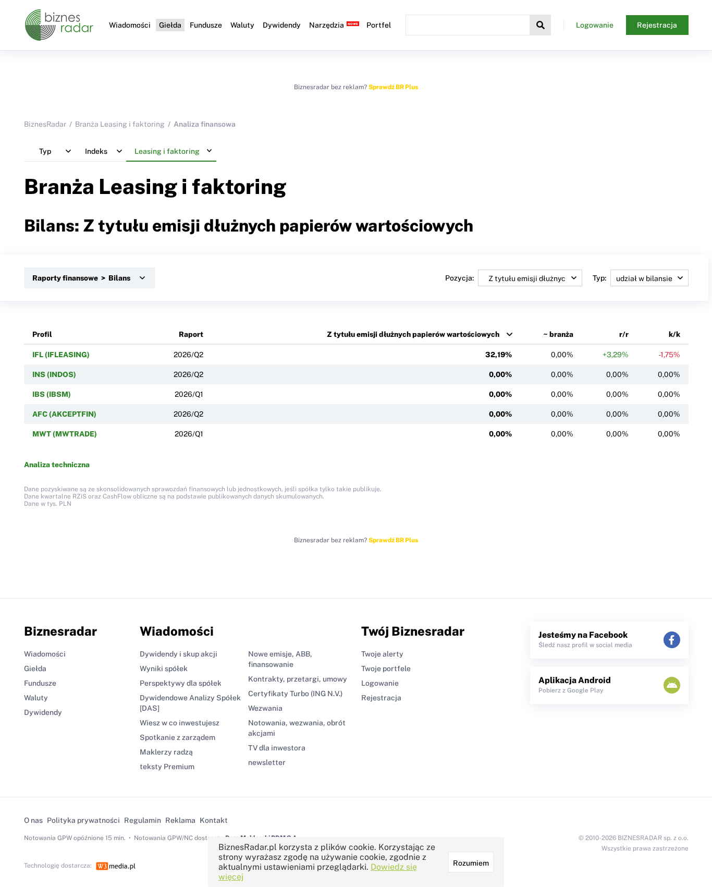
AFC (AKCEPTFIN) (64, 414)
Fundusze (206, 25)
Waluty (242, 25)
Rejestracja (657, 25)
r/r (624, 334)
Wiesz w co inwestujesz (179, 723)
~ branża (558, 334)
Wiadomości (130, 25)
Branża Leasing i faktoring (120, 124)
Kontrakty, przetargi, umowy (297, 679)
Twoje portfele (386, 668)
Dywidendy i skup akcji (178, 654)
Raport (191, 334)
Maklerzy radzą (166, 752)
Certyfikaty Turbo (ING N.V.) (295, 693)
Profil (42, 334)
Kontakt (214, 820)
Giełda (170, 25)
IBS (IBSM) (51, 394)
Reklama (180, 820)
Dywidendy (282, 25)
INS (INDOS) (54, 374)
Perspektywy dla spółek (181, 683)
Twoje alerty (382, 654)
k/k (674, 334)
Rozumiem (471, 863)
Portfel (378, 25)
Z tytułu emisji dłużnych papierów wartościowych (413, 334)
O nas (33, 820)
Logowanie (594, 25)
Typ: (599, 278)
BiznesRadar (45, 124)
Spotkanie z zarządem (177, 737)
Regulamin (142, 820)
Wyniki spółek (164, 668)
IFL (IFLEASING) (61, 354)
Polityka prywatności (83, 820)
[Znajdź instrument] (540, 25)
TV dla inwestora (276, 748)
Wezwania (265, 708)
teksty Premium (167, 766)
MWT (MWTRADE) (64, 434)
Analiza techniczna (57, 464)
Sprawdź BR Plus (393, 87)
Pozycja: (459, 278)
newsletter (267, 762)
